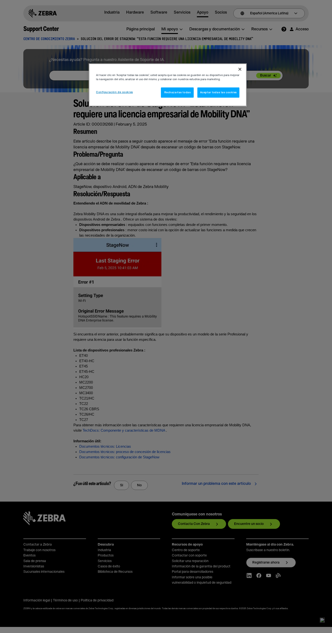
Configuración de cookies (114, 92)
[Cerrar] (240, 69)
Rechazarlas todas (177, 92)
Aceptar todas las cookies (218, 92)
